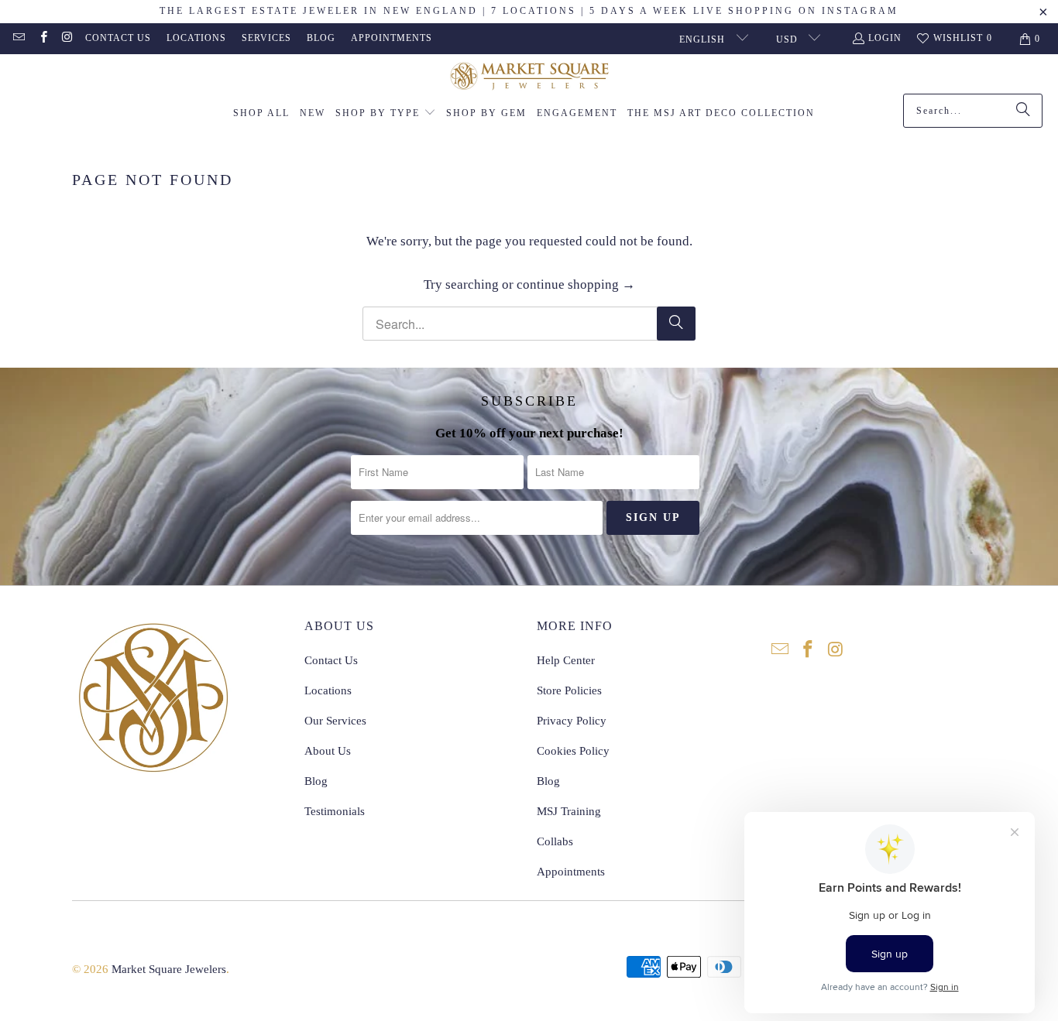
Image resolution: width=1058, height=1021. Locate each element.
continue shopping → (576, 284)
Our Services (335, 720)
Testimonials (334, 811)
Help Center (566, 660)
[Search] (1023, 111)
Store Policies (569, 690)
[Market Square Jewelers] (529, 78)
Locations (196, 38)
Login (885, 38)
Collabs (555, 841)
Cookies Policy (573, 751)
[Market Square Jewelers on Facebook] (42, 38)
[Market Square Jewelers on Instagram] (67, 38)
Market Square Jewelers (169, 969)
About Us (327, 751)
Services (266, 38)
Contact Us (118, 38)
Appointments (391, 38)
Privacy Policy (571, 720)
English (703, 39)
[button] (385, 114)
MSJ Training (569, 811)
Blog (321, 38)
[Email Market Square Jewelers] (18, 38)
